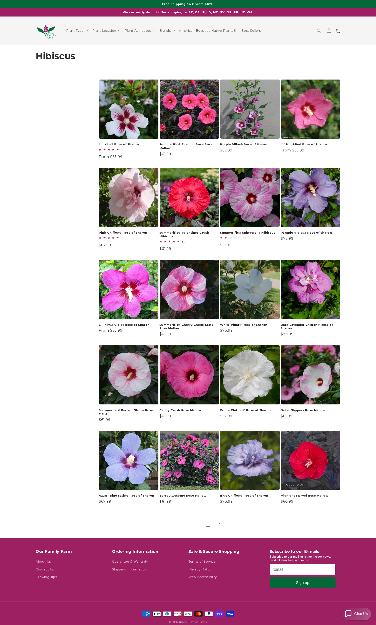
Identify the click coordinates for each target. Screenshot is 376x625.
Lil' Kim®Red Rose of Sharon (304, 144)
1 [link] (208, 523)
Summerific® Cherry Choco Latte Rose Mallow (186, 326)
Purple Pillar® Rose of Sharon (244, 144)
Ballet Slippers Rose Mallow (303, 410)
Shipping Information (129, 569)
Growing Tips (46, 577)
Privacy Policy (199, 569)
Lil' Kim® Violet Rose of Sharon (124, 324)
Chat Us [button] (361, 614)
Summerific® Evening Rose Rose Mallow (186, 146)
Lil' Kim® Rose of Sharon (119, 144)
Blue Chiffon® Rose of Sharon (244, 495)
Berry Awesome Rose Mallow (182, 495)
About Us (43, 561)
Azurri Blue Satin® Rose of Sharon (126, 495)
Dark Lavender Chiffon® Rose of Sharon (307, 326)
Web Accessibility (202, 577)
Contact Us (45, 569)
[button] (77, 30)
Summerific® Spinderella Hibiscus (247, 232)
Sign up (302, 582)
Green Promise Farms (193, 621)
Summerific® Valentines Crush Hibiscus (184, 234)
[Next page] (231, 523)
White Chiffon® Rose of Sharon (245, 410)
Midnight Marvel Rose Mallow (304, 495)
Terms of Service (202, 561)
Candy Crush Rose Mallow (180, 410)
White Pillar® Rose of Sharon (243, 324)
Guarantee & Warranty (130, 561)
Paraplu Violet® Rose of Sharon (306, 232)
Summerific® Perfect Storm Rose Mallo (126, 412)
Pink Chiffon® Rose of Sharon (123, 232)
